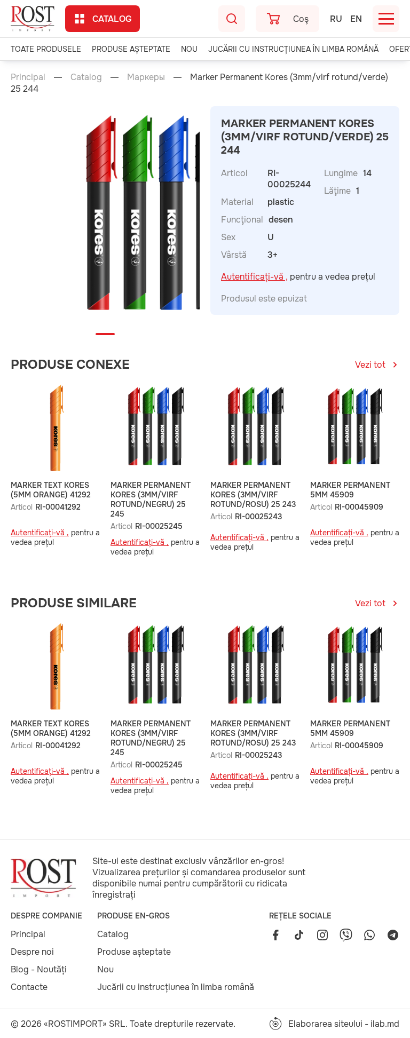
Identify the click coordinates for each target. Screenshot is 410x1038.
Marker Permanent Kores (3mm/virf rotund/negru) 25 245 (151, 499)
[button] (105, 334)
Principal (28, 77)
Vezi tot (370, 364)
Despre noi (32, 951)
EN (356, 19)
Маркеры (146, 77)
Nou (189, 49)
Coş (301, 19)
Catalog (112, 19)
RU (336, 19)
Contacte (29, 987)
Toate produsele (46, 49)
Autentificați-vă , (254, 276)
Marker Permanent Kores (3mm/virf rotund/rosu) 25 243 (253, 494)
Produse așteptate (131, 49)
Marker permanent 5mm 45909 (350, 490)
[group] (153, 217)
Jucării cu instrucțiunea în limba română (293, 49)
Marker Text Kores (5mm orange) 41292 (51, 490)
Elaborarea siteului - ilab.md (343, 1023)
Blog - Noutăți (39, 969)
